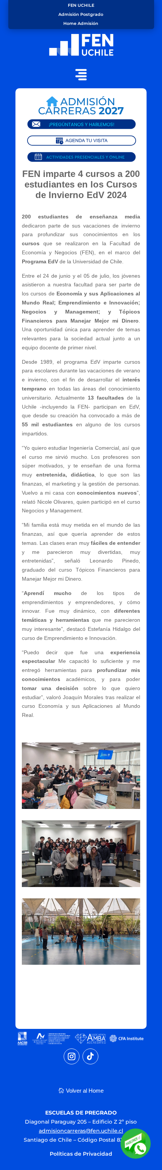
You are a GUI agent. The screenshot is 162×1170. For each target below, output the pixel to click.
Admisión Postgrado (80, 14)
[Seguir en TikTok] (90, 1056)
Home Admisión (80, 23)
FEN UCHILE (81, 5)
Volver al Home (85, 1090)
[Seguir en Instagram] (71, 1056)
